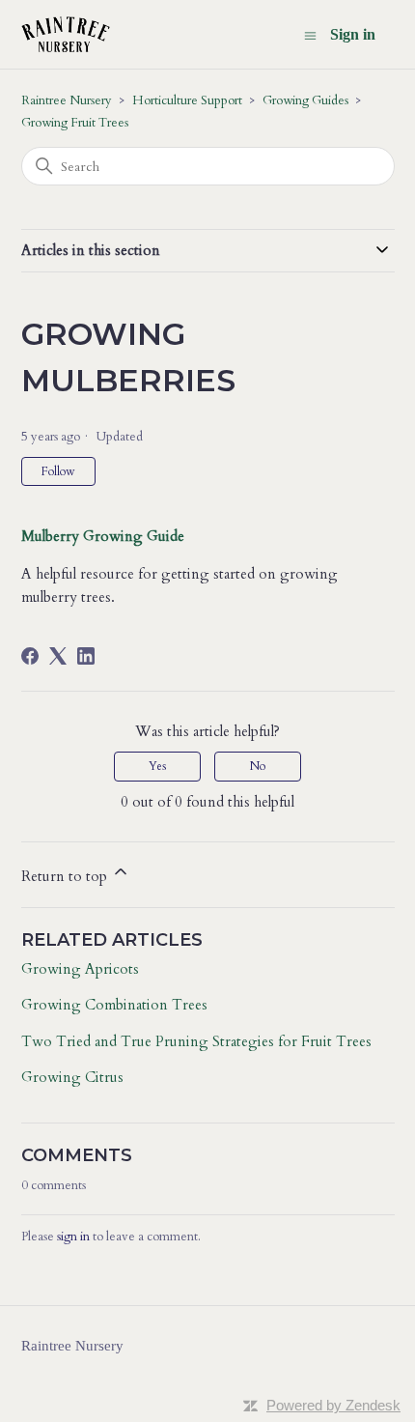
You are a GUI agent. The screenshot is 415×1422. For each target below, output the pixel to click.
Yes (158, 766)
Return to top (66, 876)
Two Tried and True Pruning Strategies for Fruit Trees (196, 1041)
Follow (58, 471)
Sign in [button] (352, 34)
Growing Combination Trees (114, 1004)
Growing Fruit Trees (74, 122)
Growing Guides (305, 100)
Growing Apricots (80, 969)
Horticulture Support (187, 100)
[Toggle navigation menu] (310, 35)
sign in (73, 1236)
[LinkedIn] (86, 656)
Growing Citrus (72, 1077)
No (257, 766)
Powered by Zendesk (333, 1405)
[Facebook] (30, 656)
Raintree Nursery (66, 100)
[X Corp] (58, 656)
